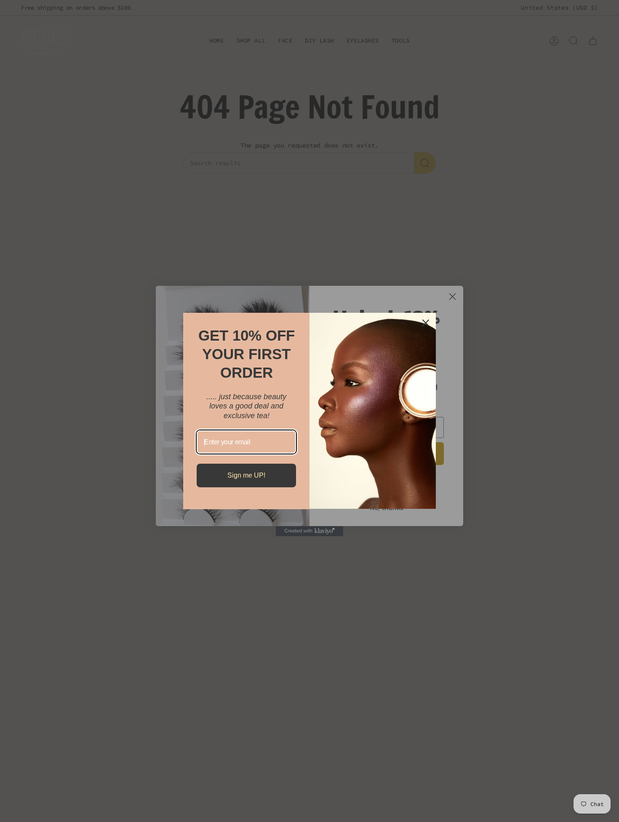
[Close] (426, 323)
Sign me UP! (246, 475)
